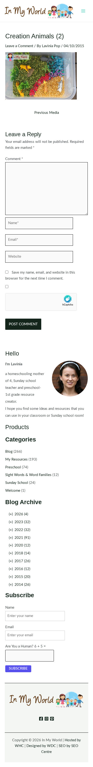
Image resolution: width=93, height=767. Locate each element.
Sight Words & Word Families (28, 475)
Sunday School (16, 483)
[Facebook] (41, 719)
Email (9, 627)
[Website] (39, 258)
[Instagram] (46, 719)
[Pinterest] (52, 719)
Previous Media (46, 113)
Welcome (12, 490)
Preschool (13, 467)
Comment (14, 159)
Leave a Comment (19, 46)
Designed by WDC (41, 746)
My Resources (16, 459)
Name (9, 607)
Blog (9, 451)
